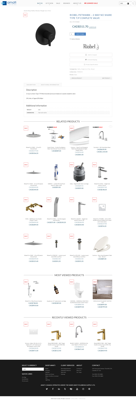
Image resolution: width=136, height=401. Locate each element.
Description (31, 84)
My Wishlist (25, 379)
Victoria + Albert (35, 354)
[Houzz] (65, 389)
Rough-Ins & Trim (45, 10)
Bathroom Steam (49, 374)
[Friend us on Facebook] (53, 389)
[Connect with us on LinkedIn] (59, 389)
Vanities (47, 372)
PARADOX (80, 72)
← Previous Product (76, 78)
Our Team (79, 372)
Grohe (58, 154)
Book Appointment (66, 368)
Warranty (63, 372)
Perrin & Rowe (36, 228)
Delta (81, 191)
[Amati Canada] (8, 3)
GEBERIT (58, 190)
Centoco (81, 158)
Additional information (50, 84)
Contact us (79, 368)
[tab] (31, 85)
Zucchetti (104, 155)
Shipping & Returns (66, 370)
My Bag (24, 377)
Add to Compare (92, 55)
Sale (58, 3)
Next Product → (106, 78)
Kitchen (49, 3)
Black (75, 74)
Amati (25, 10)
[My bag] (128, 3)
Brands (66, 3)
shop (29, 10)
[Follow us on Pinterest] (89, 389)
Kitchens (47, 370)
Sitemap (63, 374)
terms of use (82, 398)
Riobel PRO (36, 156)
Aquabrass (58, 306)
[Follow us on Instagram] (83, 389)
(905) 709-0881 (98, 374)
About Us (77, 3)
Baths (40, 3)
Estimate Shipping (92, 59)
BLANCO (81, 352)
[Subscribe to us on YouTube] (77, 389)
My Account (25, 381)
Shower (38, 10)
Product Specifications (92, 64)
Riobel (35, 308)
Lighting (47, 380)
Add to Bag (80, 34)
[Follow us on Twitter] (47, 389)
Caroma (81, 310)
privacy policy (74, 398)
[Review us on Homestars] (71, 389)
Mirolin (105, 310)
